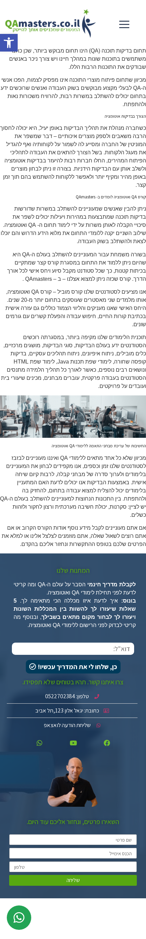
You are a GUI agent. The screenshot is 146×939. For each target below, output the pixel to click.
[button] (9, 43)
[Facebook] (106, 742)
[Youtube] (73, 742)
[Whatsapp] (39, 742)
